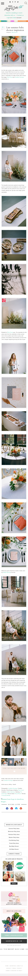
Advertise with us (9, 15)
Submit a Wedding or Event (14, 935)
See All (14, 883)
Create (14, 17)
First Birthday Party (14, 840)
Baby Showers (15, 32)
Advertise (13, 965)
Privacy (19, 968)
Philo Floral (9, 77)
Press (14, 968)
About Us (20, 965)
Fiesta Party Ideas (14, 843)
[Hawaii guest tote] (19, 866)
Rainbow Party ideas (13, 834)
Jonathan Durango (19, 77)
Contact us (20, 15)
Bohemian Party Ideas (14, 831)
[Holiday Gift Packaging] (19, 876)
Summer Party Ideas (14, 828)
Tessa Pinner (18, 793)
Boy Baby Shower (14, 846)
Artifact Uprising (7, 572)
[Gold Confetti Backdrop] (8, 866)
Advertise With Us (12, 941)
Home (6, 965)
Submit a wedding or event (14, 13)
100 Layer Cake (14, 8)
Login (8, 17)
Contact (8, 968)
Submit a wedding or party (14, 970)
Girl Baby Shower (14, 849)
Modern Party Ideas (14, 837)
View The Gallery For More (14, 768)
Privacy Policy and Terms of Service (14, 945)
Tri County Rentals (5, 795)
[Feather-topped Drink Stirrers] (8, 876)
